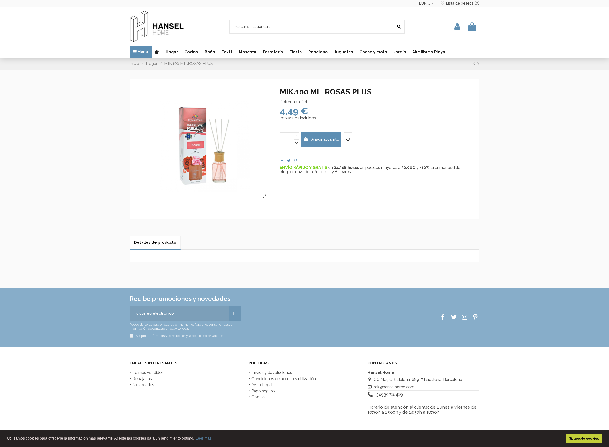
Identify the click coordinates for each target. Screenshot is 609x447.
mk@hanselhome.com (394, 386)
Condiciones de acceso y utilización (283, 379)
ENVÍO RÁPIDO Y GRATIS (304, 167)
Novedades (143, 384)
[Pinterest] (295, 160)
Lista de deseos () (462, 3)
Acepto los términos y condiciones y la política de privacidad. (180, 336)
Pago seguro (263, 391)
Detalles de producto (155, 242)
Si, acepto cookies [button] (584, 438)
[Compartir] (282, 160)
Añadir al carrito (325, 139)
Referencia (290, 101)
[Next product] (478, 63)
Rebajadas (142, 379)
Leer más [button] (203, 438)
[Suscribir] (235, 313)
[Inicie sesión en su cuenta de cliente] (457, 26)
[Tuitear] (288, 160)
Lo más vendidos (148, 372)
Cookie (258, 397)
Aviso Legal (261, 384)
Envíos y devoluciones (271, 372)
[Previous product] (475, 63)
